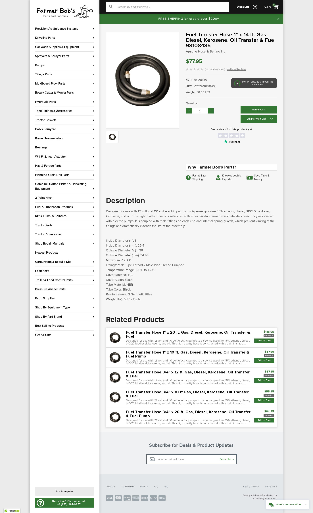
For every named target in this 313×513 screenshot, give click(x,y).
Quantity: (192, 103)
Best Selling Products (49, 326)
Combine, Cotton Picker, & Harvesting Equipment (60, 186)
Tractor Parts (43, 225)
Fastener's (42, 271)
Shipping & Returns (251, 486)
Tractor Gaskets (45, 120)
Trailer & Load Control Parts (54, 280)
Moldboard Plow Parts (50, 83)
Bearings (41, 147)
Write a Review (236, 69)
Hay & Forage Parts (48, 166)
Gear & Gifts (43, 335)
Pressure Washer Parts (50, 289)
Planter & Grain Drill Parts (52, 175)
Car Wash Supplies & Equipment (57, 47)
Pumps (40, 65)
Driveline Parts (45, 38)
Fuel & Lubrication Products (54, 207)
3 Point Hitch (44, 198)
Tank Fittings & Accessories (53, 111)
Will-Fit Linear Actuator (50, 157)
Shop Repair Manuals (49, 243)
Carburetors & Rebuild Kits (53, 262)
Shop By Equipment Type (52, 307)
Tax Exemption (128, 486)
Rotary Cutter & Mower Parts (54, 92)
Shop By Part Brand (48, 317)
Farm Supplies (45, 298)
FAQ (166, 486)
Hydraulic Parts (45, 102)
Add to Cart (264, 340)
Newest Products (46, 253)
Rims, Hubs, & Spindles (50, 216)
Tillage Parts (43, 74)
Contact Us (110, 486)
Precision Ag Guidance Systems (56, 29)
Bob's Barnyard (45, 129)
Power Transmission (49, 138)
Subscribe (226, 459)
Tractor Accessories (48, 234)
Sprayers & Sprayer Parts (52, 56)
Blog (156, 486)
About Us (144, 486)
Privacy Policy (271, 486)
